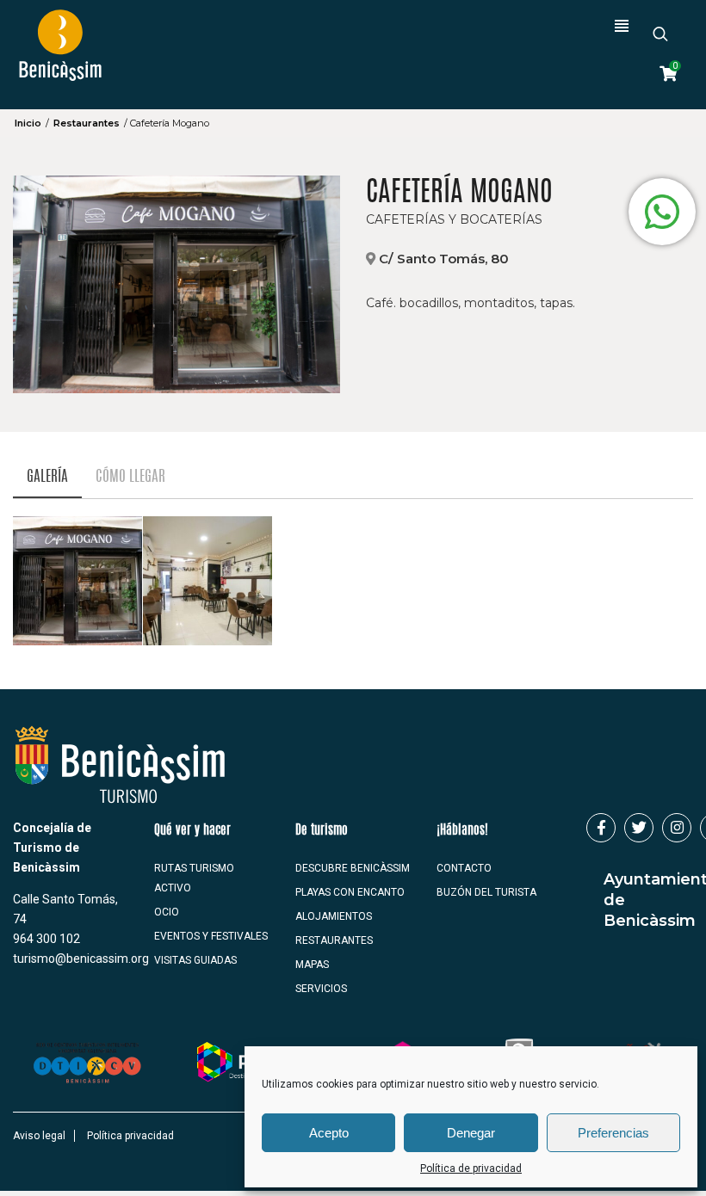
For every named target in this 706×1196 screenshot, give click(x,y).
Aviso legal (39, 1136)
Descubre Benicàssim (352, 868)
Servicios (321, 989)
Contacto (464, 868)
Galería (47, 477)
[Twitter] (639, 828)
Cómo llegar (130, 477)
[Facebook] (601, 828)
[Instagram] (677, 828)
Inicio (28, 123)
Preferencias (613, 1132)
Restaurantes (86, 123)
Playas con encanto (350, 892)
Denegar (471, 1132)
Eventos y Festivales (211, 936)
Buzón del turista (486, 892)
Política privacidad (130, 1136)
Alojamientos (333, 916)
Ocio (166, 912)
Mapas (312, 965)
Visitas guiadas (195, 960)
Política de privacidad (471, 1168)
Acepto (329, 1132)
